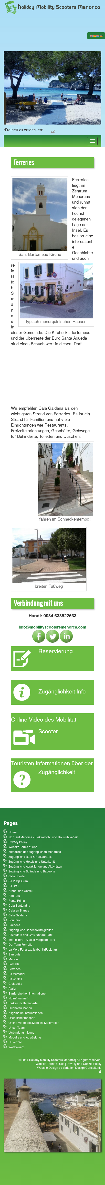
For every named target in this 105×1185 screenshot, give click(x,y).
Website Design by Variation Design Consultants (69, 1067)
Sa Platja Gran (18, 881)
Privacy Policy (18, 842)
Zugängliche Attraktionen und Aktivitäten (35, 866)
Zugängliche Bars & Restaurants (30, 856)
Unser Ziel (15, 1042)
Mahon (13, 959)
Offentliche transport (22, 1018)
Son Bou (14, 895)
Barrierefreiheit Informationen (28, 993)
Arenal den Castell (21, 891)
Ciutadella (15, 983)
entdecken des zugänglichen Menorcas (35, 851)
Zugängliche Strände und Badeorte (32, 871)
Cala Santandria (19, 905)
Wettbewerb (16, 1047)
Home (13, 832)
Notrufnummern (19, 998)
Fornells (14, 964)
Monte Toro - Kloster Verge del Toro (32, 939)
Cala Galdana (18, 915)
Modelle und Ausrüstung (25, 1037)
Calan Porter (17, 876)
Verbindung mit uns (21, 1032)
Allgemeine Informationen (26, 1013)
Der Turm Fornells (20, 944)
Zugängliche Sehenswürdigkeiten (31, 930)
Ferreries (15, 969)
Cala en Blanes (19, 910)
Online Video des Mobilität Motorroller (34, 1022)
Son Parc (15, 920)
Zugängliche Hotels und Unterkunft (32, 861)
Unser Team (17, 1027)
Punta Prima (17, 900)
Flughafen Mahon (20, 1008)
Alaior (12, 988)
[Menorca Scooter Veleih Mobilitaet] (52, 7)
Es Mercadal (17, 974)
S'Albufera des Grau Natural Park (30, 935)
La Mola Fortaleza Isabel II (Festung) (33, 949)
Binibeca (14, 925)
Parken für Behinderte (23, 1003)
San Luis (14, 954)
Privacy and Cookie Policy (84, 1063)
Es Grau (14, 886)
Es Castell (15, 978)
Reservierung (55, 651)
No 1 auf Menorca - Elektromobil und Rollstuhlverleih (44, 837)
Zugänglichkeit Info (62, 691)
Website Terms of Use (23, 847)
